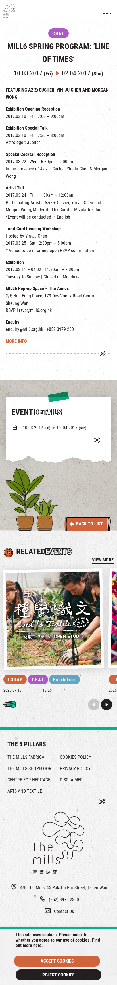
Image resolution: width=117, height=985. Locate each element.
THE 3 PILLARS (26, 744)
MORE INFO (16, 341)
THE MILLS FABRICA (25, 757)
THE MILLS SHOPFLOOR (29, 768)
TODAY (15, 679)
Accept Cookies (57, 961)
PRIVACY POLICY (75, 768)
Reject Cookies (58, 975)
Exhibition (64, 679)
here (37, 945)
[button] (106, 704)
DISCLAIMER (71, 780)
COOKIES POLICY (75, 757)
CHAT (38, 679)
